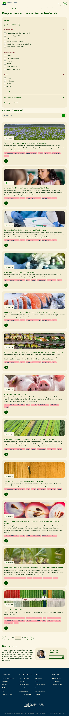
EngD (3, 688)
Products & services (24, 688)
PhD (3, 691)
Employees (38, 694)
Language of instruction (11, 103)
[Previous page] (8, 638)
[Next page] (27, 638)
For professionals (7, 694)
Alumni (37, 688)
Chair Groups (22, 681)
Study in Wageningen (8, 678)
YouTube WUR (56, 681)
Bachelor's (5, 681)
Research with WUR (24, 678)
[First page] (4, 638)
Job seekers (38, 678)
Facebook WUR (56, 684)
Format (6, 75)
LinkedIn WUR (56, 678)
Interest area (8, 29)
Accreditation (8, 92)
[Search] (63, 115)
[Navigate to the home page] (9, 3)
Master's (4, 684)
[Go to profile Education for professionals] (42, 654)
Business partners (40, 684)
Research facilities (24, 684)
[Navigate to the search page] (60, 3)
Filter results (8, 115)
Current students (40, 691)
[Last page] (32, 638)
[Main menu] (65, 3)
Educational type (9, 52)
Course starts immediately (12, 97)
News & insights (23, 691)
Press (36, 681)
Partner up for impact (25, 694)
